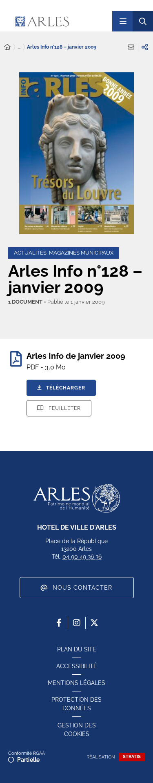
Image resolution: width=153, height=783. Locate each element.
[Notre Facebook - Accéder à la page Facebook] (59, 623)
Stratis (132, 756)
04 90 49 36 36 (82, 556)
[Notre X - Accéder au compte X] (94, 623)
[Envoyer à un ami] (131, 47)
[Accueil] (7, 47)
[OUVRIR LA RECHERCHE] (143, 21)
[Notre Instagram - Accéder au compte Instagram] (77, 623)
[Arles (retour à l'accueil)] (59, 21)
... (19, 47)
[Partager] (145, 47)
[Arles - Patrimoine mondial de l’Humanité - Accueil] (77, 498)
